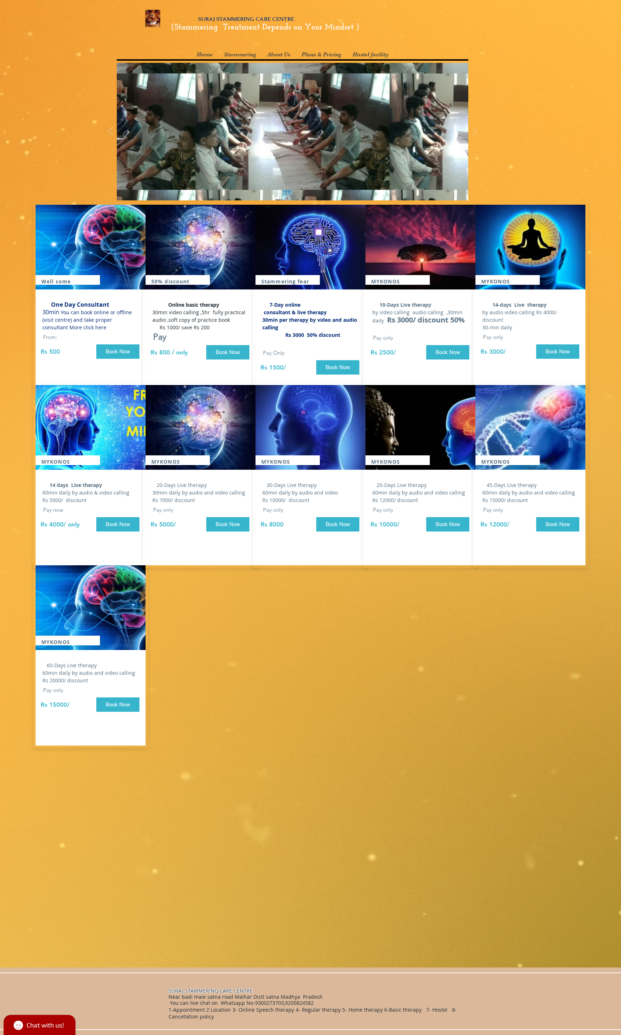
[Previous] (111, 131)
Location (220, 1009)
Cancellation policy (192, 1016)
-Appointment (188, 1009)
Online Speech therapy (266, 1009)
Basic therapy (406, 1009)
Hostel (439, 1009)
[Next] (474, 131)
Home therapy (366, 1009)
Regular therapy (321, 1009)
